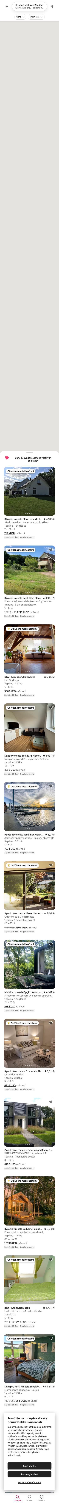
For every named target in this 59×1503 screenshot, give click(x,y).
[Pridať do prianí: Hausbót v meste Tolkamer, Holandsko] (50, 786)
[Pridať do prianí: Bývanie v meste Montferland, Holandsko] (50, 470)
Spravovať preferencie (29, 1482)
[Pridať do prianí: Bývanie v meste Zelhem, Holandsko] (50, 1180)
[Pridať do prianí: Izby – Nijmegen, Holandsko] (50, 628)
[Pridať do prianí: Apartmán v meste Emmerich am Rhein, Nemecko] (50, 1101)
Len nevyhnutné (29, 1474)
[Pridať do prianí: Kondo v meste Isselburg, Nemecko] (50, 707)
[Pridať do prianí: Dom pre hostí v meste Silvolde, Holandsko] (50, 1338)
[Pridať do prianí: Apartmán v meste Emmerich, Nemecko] (50, 1022)
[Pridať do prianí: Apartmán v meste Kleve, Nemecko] (50, 865)
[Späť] (7, 6)
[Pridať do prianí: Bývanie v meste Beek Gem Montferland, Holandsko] (50, 549)
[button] (9, 533)
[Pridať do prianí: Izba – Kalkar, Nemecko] (50, 1259)
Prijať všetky (29, 1466)
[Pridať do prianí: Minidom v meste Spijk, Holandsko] (50, 943)
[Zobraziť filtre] (52, 6)
